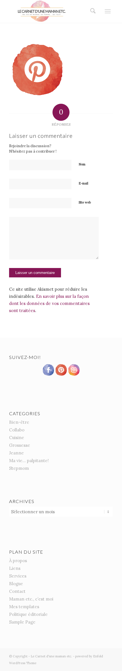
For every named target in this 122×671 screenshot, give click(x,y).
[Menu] (107, 11)
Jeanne (16, 453)
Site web (85, 202)
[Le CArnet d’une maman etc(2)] (50, 11)
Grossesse (19, 445)
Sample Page (22, 622)
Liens (14, 568)
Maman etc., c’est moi (31, 599)
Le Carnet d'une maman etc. (51, 656)
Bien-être (19, 422)
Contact (17, 591)
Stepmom (19, 468)
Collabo (16, 430)
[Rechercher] (91, 11)
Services (17, 576)
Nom (82, 164)
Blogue (16, 583)
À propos (18, 560)
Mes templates (24, 606)
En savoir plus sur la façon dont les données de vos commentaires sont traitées (49, 303)
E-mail (83, 183)
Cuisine (16, 437)
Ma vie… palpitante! (29, 460)
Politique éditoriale (28, 614)
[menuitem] (91, 11)
